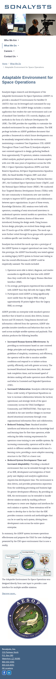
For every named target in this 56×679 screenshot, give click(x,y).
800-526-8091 (8, 665)
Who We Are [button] (10, 40)
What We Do (15, 64)
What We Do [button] (10, 45)
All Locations (7, 668)
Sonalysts (28, 7)
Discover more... (9, 593)
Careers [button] (8, 51)
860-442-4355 (8, 662)
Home (4, 64)
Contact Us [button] (10, 56)
